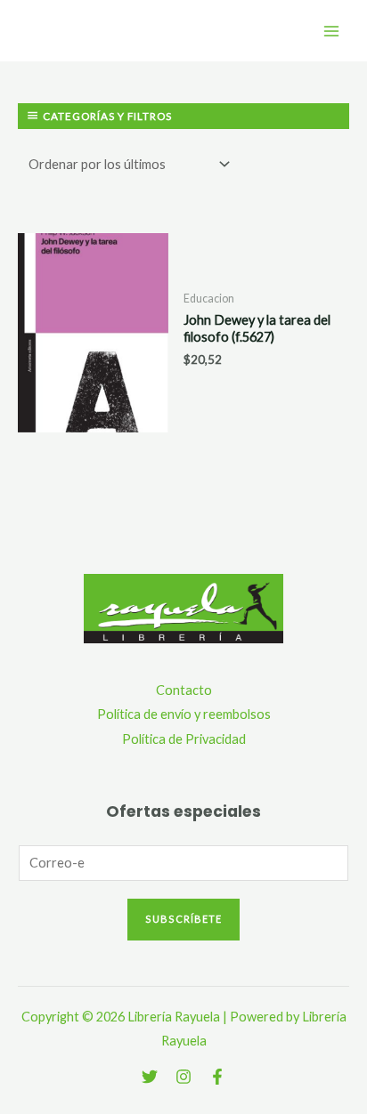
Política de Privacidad (184, 739)
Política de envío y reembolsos (184, 714)
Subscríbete (183, 918)
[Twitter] (150, 1077)
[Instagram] (183, 1077)
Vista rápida (92, 418)
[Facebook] (217, 1077)
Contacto (184, 690)
